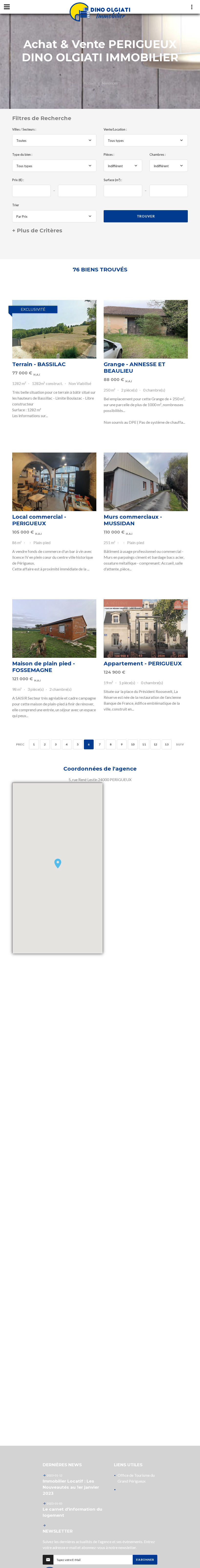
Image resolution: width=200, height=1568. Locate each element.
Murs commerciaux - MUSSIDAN (133, 520)
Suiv (180, 744)
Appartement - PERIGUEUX (143, 663)
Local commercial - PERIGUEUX (39, 520)
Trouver (146, 216)
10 (133, 744)
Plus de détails (54, 329)
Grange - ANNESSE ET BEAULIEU (134, 367)
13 (167, 744)
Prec (20, 744)
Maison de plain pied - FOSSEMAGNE (43, 666)
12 (155, 744)
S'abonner (145, 1559)
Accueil (90, 83)
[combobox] (54, 140)
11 (144, 744)
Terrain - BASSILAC (39, 364)
